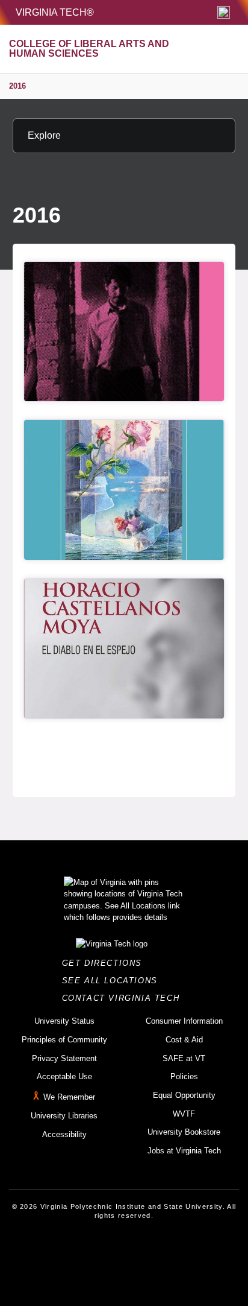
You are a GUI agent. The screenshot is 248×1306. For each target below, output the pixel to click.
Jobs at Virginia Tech (184, 1150)
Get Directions (105, 963)
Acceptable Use (64, 1076)
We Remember (69, 1097)
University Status (64, 1020)
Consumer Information (184, 1020)
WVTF (184, 1113)
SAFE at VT (184, 1058)
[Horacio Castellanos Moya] (124, 648)
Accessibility (64, 1134)
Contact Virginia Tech (124, 998)
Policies (184, 1076)
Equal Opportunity (184, 1095)
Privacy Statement (64, 1058)
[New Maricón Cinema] (124, 332)
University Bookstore (183, 1131)
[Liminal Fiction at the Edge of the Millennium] (124, 490)
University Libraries (64, 1115)
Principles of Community (64, 1039)
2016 (17, 85)
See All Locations (113, 980)
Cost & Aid (184, 1039)
